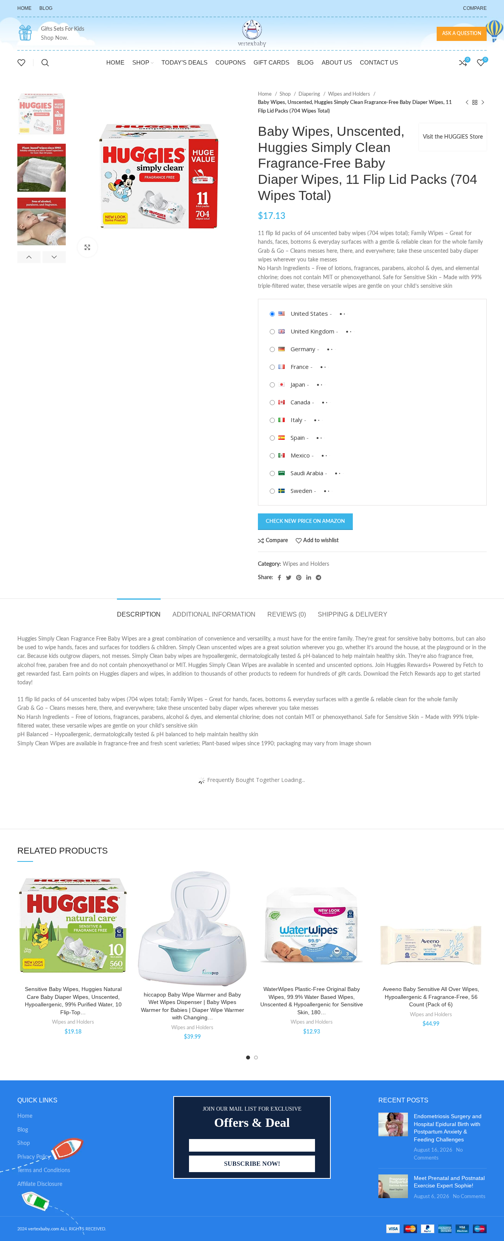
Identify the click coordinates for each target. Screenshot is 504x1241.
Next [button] (54, 257)
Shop (286, 94)
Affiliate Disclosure (39, 1184)
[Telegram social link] (318, 577)
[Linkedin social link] (308, 577)
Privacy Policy (33, 1157)
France (300, 366)
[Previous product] (467, 103)
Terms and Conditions (43, 1170)
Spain (298, 437)
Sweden (301, 491)
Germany (303, 349)
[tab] (139, 610)
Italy (296, 420)
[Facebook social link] (279, 577)
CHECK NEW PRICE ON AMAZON (305, 521)
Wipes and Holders (349, 94)
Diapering (309, 94)
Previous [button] (29, 257)
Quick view (123, 918)
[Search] (45, 62)
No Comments (469, 1196)
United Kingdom (312, 331)
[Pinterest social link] (299, 577)
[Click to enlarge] (87, 247)
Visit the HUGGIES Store (453, 137)
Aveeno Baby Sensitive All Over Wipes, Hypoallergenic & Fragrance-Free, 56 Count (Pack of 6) (431, 997)
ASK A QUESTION (461, 33)
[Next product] (483, 103)
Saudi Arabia (307, 473)
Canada (300, 402)
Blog (22, 1130)
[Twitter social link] (289, 577)
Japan (298, 384)
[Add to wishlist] (123, 883)
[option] (41, 114)
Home (265, 94)
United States (309, 313)
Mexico (300, 455)
